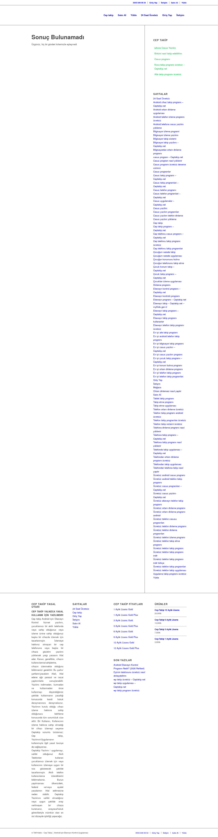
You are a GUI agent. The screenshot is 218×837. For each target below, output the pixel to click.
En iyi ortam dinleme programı (168, 369)
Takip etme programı (163, 402)
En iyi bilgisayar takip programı (168, 343)
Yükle (184, 2)
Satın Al (174, 2)
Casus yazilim (160, 208)
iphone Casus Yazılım (165, 47)
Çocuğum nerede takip (164, 252)
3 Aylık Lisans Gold (123, 620)
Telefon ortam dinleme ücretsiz (168, 409)
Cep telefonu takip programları (168, 248)
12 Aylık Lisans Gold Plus (126, 648)
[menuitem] (139, 3)
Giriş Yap (153, 2)
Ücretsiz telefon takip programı (168, 548)
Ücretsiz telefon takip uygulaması (169, 570)
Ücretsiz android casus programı (169, 475)
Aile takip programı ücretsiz (167, 74)
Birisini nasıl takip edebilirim (168, 53)
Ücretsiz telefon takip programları (169, 566)
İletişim (164, 2)
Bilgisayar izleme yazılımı (165, 135)
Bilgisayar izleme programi (166, 131)
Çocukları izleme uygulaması (167, 281)
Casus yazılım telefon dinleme (168, 215)
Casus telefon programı (164, 190)
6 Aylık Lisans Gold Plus (126, 637)
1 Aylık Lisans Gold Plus (126, 614)
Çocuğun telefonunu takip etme (168, 263)
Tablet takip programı (163, 398)
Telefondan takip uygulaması (167, 464)
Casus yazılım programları (166, 211)
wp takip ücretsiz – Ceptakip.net (129, 679)
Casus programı (162, 59)
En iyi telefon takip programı (167, 372)
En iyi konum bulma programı (167, 365)
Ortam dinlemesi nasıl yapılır (167, 391)
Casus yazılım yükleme (164, 219)
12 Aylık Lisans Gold (124, 642)
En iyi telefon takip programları (168, 376)
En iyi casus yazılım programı (167, 354)
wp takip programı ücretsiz (126, 690)
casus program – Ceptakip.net (168, 157)
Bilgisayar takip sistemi (164, 138)
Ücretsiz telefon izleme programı (169, 537)
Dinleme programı (161, 284)
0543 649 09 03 (139, 2)
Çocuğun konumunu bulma (166, 259)
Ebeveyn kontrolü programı (166, 296)
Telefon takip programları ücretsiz (169, 420)
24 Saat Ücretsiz (161, 98)
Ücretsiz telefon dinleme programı (169, 526)
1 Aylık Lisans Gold (123, 609)
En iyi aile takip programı (165, 332)
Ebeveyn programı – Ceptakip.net (169, 299)
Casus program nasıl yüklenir (167, 160)
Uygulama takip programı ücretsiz (169, 573)
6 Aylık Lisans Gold (123, 631)
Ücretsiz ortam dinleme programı (169, 508)
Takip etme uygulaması (164, 405)
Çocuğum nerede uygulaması (167, 255)
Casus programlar (162, 171)
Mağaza (157, 387)
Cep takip (158, 222)
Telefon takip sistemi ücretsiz (167, 424)
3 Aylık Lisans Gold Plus (126, 626)
